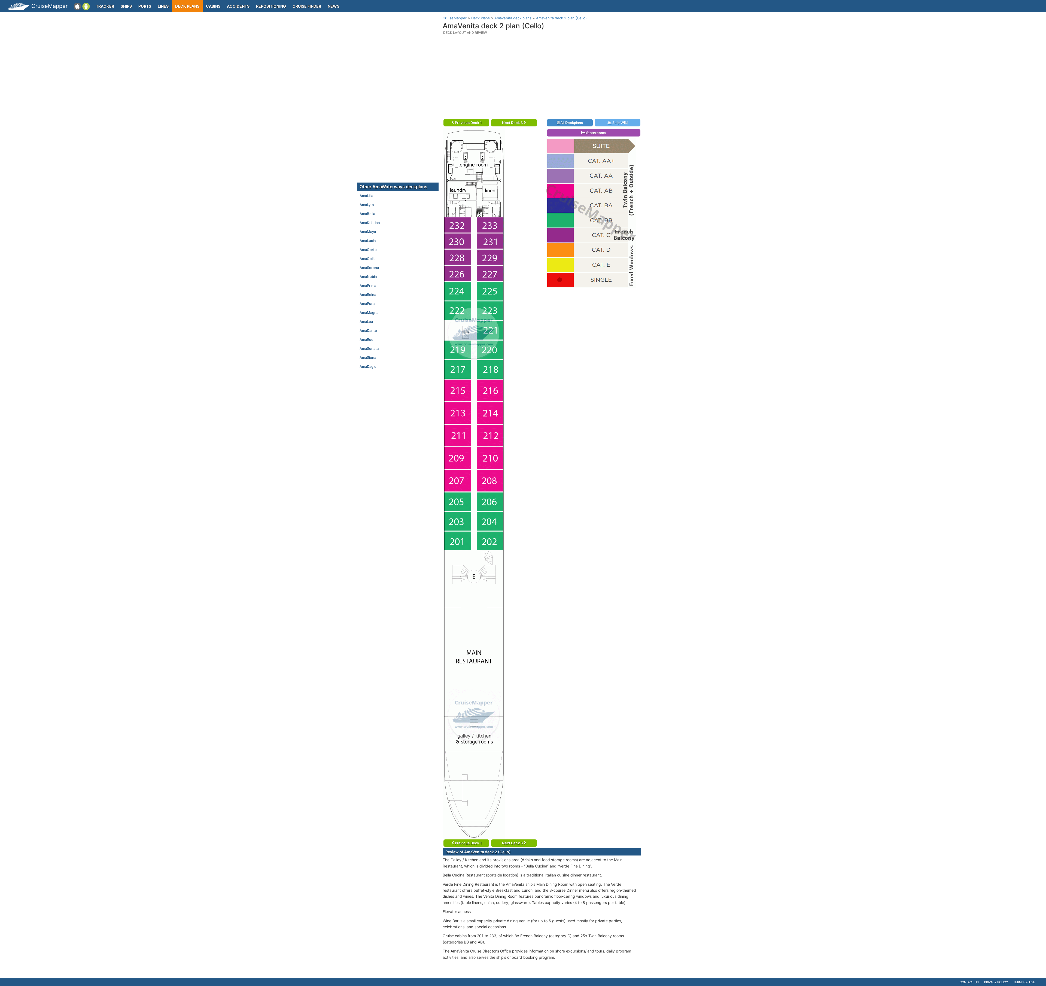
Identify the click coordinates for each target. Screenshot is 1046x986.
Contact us (969, 982)
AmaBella (367, 213)
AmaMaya (368, 231)
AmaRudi (367, 339)
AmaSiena (368, 357)
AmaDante (368, 330)
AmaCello (368, 258)
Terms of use (1024, 982)
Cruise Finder (307, 6)
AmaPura (367, 303)
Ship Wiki (620, 122)
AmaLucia (368, 240)
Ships (126, 6)
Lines (163, 6)
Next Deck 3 (513, 122)
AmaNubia (368, 276)
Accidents (238, 6)
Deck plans (187, 6)
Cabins (213, 6)
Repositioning (271, 6)
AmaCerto (368, 249)
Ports (144, 6)
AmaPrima (368, 285)
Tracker (105, 6)
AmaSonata (369, 348)
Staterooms (595, 133)
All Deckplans (571, 122)
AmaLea (366, 321)
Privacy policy (996, 982)
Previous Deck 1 (468, 122)
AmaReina (368, 294)
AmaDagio (368, 366)
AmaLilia (366, 195)
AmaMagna (369, 312)
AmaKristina (370, 222)
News (333, 6)
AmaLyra (367, 204)
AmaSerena (369, 267)
